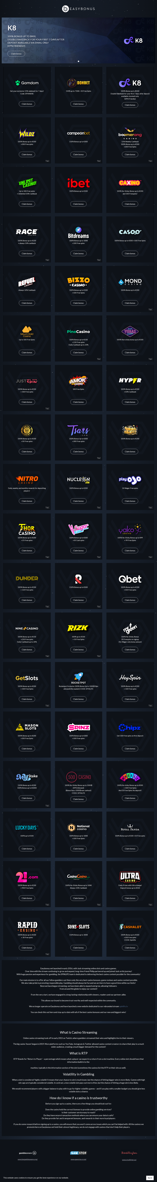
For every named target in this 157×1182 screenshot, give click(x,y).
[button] (75, 61)
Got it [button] (150, 1178)
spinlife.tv (123, 1006)
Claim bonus (27, 104)
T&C (47, 161)
